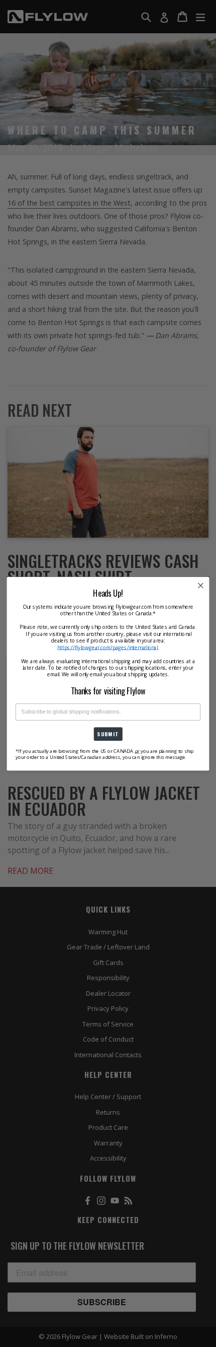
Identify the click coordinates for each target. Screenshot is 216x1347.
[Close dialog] (201, 586)
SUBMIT (108, 734)
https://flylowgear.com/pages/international (107, 647)
